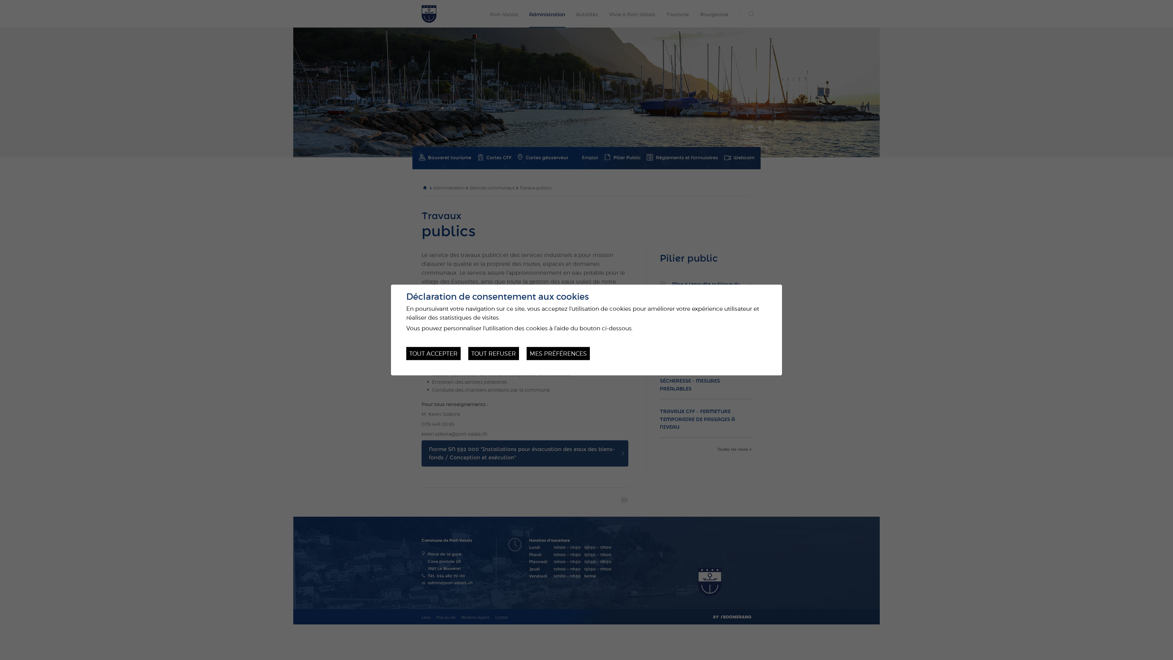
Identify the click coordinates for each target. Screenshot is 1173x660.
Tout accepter (433, 353)
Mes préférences (558, 353)
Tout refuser (493, 353)
